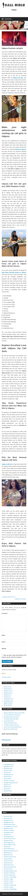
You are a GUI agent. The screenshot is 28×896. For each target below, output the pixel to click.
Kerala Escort (7, 697)
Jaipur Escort (7, 784)
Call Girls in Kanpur (9, 881)
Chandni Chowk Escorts (10, 856)
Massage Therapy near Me (11, 782)
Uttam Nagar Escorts (9, 842)
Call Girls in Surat (8, 883)
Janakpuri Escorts (8, 840)
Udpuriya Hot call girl (20, 599)
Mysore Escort (7, 686)
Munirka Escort (8, 776)
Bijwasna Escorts (8, 854)
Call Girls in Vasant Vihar (10, 885)
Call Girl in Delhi (8, 770)
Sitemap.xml (6, 740)
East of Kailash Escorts (10, 844)
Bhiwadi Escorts (8, 852)
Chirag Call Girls (8, 858)
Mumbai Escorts (8, 768)
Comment (5, 613)
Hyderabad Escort (8, 701)
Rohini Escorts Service (9, 824)
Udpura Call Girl (7, 464)
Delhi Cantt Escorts (9, 864)
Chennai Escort (8, 688)
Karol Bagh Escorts (9, 836)
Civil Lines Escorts (8, 860)
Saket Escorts (7, 834)
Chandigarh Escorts (9, 764)
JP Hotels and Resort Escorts (11, 725)
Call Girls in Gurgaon (9, 780)
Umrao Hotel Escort (9, 721)
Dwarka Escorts (8, 818)
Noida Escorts (7, 786)
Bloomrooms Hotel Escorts (11, 729)
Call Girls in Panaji (8, 887)
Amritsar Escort (8, 790)
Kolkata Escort (7, 695)
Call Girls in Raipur (8, 879)
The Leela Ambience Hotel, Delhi (12, 714)
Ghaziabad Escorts (9, 832)
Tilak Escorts (7, 846)
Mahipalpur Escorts (9, 822)
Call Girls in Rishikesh (9, 873)
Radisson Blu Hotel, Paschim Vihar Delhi (14, 712)
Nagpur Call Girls (8, 703)
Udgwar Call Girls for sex (9, 597)
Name (4, 635)
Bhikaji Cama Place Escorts (11, 850)
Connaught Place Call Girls (10, 826)
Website (4, 648)
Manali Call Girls (8, 705)
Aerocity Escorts (8, 816)
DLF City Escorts (8, 869)
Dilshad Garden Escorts (10, 867)
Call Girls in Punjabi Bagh (10, 889)
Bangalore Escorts (8, 766)
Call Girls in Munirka (9, 830)
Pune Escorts (7, 772)
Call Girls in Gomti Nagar (10, 877)
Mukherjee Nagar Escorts (10, 871)
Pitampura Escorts (8, 828)
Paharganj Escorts (8, 820)
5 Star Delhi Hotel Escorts (10, 723)
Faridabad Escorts (8, 774)
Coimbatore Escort (8, 699)
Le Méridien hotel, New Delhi (11, 719)
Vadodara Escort (8, 693)
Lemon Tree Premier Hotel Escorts (12, 727)
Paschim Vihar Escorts (9, 838)
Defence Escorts (8, 862)
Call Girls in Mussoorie (9, 875)
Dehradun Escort (8, 690)
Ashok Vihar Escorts (9, 848)
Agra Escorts (7, 788)
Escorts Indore (7, 778)
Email (4, 642)
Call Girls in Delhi (6, 677)
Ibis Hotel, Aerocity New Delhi (11, 717)
